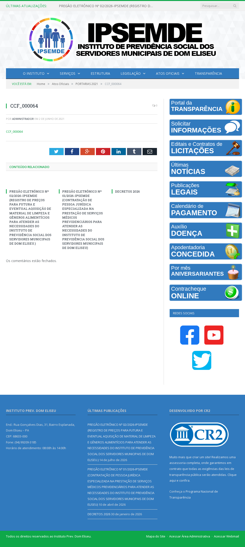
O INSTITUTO (34, 73)
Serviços (67, 73)
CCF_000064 (14, 131)
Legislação (131, 73)
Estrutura (100, 73)
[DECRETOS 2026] (134, 183)
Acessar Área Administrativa (189, 536)
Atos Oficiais (167, 73)
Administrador (23, 119)
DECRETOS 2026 (127, 191)
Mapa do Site (155, 536)
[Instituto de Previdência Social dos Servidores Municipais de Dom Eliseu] (122, 38)
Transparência (208, 73)
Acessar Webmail (226, 536)
